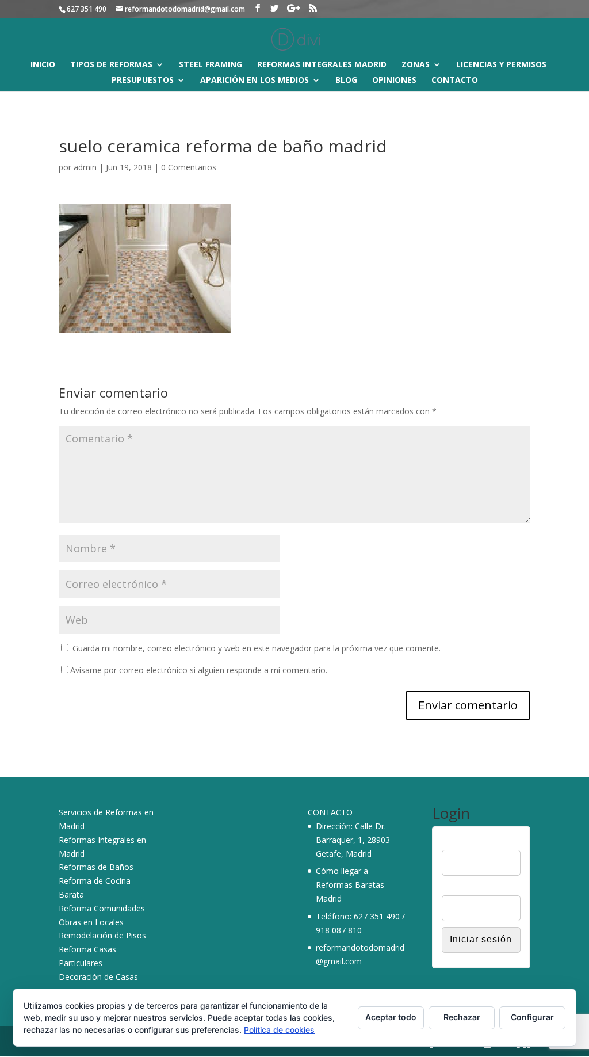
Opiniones (394, 80)
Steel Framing (210, 65)
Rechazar (461, 1017)
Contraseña (463, 887)
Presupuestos (143, 80)
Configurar (532, 1017)
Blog (346, 80)
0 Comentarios (188, 167)
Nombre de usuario (477, 842)
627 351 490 (377, 916)
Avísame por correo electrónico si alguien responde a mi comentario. (198, 670)
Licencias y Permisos (501, 65)
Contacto (454, 80)
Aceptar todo (390, 1017)
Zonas (415, 65)
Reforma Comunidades (102, 908)
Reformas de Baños (96, 866)
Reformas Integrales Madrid (322, 65)
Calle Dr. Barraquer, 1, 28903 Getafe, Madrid (353, 840)
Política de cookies (279, 1030)
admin (85, 167)
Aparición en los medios (254, 80)
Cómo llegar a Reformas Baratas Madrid (350, 884)
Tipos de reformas (111, 65)
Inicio (42, 65)
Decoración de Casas (98, 976)
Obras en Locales (91, 922)
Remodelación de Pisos (102, 935)
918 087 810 (339, 930)
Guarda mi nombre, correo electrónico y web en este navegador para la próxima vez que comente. (256, 648)
